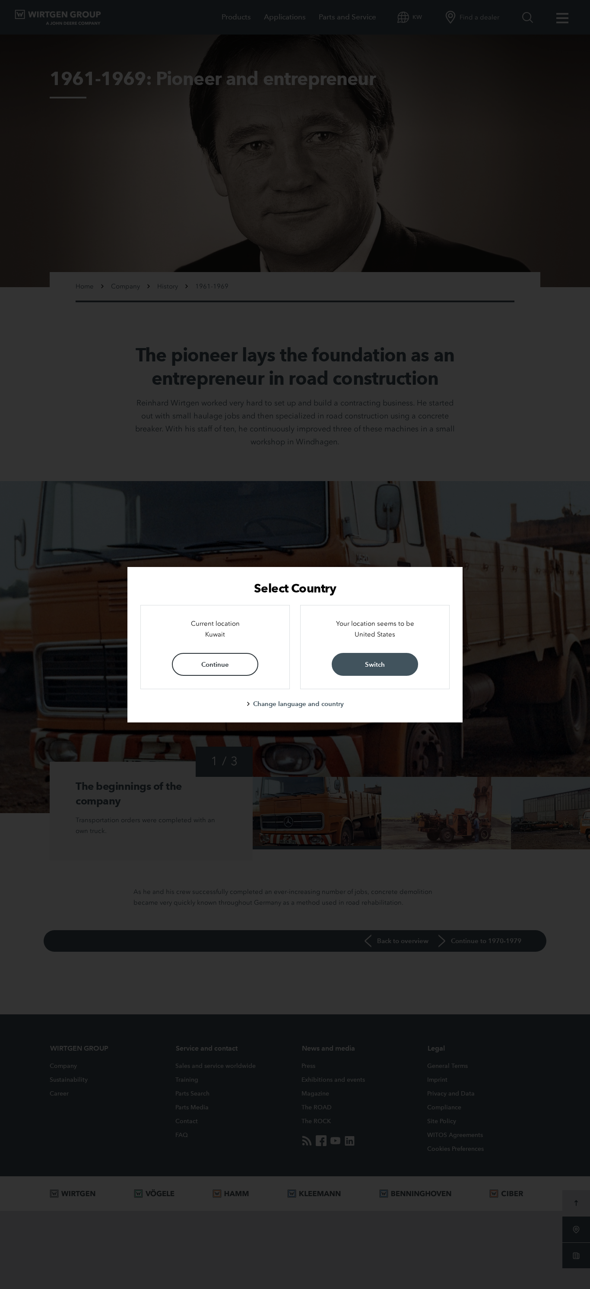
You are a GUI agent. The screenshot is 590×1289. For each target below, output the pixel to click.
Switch (375, 664)
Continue (215, 664)
